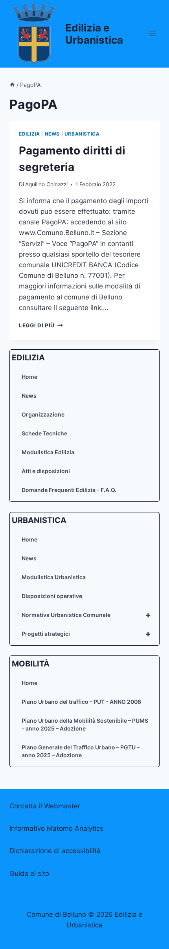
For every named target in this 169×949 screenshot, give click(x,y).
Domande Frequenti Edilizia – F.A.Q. (69, 489)
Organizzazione (43, 414)
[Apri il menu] (152, 34)
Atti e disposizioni (46, 471)
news (52, 134)
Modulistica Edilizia (48, 452)
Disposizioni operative (52, 596)
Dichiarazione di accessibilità (55, 851)
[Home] (12, 84)
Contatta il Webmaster (44, 806)
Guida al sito (29, 873)
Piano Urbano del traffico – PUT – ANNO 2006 (81, 701)
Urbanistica (82, 134)
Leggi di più (41, 325)
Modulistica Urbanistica (54, 577)
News (29, 395)
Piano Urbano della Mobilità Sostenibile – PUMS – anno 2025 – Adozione (85, 724)
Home (29, 376)
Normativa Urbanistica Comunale (86, 615)
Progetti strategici (86, 634)
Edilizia (29, 134)
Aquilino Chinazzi (46, 184)
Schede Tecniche (44, 433)
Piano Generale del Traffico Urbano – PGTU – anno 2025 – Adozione (81, 751)
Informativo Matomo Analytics (56, 828)
